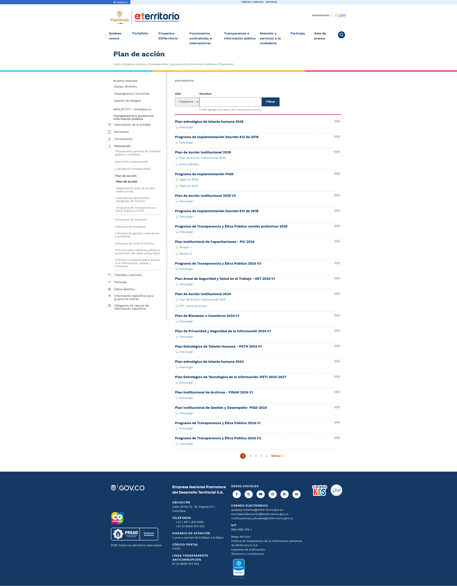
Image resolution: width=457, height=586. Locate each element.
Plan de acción (126, 181)
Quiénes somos (115, 36)
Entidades (271, 2)
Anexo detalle (189, 164)
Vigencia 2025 (188, 186)
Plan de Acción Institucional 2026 (202, 158)
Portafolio (140, 33)
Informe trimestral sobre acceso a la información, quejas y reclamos (137, 263)
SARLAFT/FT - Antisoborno (132, 109)
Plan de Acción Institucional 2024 (202, 300)
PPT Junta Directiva (193, 306)
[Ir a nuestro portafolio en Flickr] (284, 494)
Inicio (117, 64)
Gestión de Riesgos (127, 101)
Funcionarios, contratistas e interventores (200, 38)
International (321, 15)
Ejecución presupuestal (131, 161)
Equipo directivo (125, 86)
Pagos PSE (339, 15)
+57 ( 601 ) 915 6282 (190, 522)
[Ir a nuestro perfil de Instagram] (272, 494)
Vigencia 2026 (188, 179)
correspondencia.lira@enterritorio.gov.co (259, 514)
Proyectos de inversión (131, 219)
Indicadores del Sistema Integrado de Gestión (132, 200)
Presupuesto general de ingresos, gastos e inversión (138, 153)
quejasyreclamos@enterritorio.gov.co (257, 510)
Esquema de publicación (248, 550)
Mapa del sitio (240, 537)
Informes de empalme (130, 227)
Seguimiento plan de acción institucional (135, 190)
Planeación (226, 64)
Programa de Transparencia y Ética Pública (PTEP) (136, 209)
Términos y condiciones (247, 554)
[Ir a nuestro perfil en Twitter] (249, 494)
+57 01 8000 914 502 (190, 526)
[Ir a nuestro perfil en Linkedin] (296, 494)
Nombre (205, 93)
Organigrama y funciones (131, 93)
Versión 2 (185, 254)
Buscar (343, 34)
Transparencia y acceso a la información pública (182, 64)
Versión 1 (185, 247)
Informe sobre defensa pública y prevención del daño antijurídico (137, 252)
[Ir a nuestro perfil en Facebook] (237, 494)
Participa (298, 33)
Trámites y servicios (252, 2)
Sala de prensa (320, 36)
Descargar (186, 127)
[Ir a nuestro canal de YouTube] (261, 494)
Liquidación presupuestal (132, 169)
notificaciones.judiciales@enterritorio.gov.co (262, 518)
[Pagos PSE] (336, 532)
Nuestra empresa (125, 81)
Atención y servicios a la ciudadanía (270, 38)
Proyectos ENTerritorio (168, 36)
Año (178, 93)
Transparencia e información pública (239, 36)
